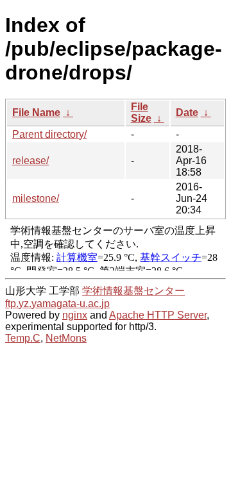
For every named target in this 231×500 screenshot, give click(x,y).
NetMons (66, 338)
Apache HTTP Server (158, 315)
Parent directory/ (49, 134)
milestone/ (35, 198)
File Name (36, 112)
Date (187, 112)
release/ (30, 160)
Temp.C (22, 338)
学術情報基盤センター (133, 290)
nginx (74, 315)
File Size (141, 112)
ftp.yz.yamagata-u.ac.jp (57, 303)
